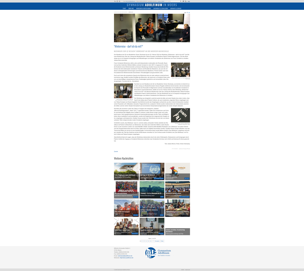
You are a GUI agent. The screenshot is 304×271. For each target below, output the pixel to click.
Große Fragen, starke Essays (122, 230)
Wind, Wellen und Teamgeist (122, 211)
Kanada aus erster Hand (146, 230)
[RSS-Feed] (115, 1)
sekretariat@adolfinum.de (130, 1)
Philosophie (135, 233)
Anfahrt (163, 1)
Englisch (161, 233)
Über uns (131, 8)
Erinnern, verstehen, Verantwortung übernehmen (175, 231)
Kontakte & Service (175, 8)
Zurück (116, 151)
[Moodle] (183, 1)
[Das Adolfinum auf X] (119, 1)
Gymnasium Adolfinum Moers (120, 12)
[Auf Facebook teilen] (187, 12)
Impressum (187, 269)
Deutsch (187, 178)
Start (124, 8)
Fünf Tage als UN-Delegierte (147, 175)
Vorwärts (157, 241)
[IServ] (188, 1)
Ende (162, 241)
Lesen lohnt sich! (170, 175)
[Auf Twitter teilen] (189, 12)
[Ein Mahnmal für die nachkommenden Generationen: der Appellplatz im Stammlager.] (177, 226)
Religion (136, 215)
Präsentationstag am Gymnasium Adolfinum (177, 211)
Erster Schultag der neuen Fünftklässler (125, 175)
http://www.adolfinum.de (126, 257)
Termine (159, 1)
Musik (162, 196)
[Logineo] (186, 1)
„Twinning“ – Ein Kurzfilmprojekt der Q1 (150, 193)
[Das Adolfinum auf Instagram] (117, 1)
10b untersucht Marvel (121, 193)
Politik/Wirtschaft (158, 178)
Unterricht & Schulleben (160, 8)
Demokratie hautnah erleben (173, 193)
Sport (161, 215)
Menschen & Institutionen (143, 8)
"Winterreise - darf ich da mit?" (128, 46)
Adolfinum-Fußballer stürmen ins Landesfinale (149, 211)
